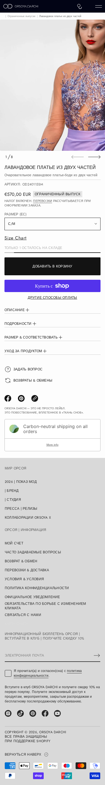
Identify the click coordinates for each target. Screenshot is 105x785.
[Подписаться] (97, 655)
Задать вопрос (28, 369)
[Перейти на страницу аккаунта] (89, 7)
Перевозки (42, 201)
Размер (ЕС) (15, 214)
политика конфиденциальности (48, 673)
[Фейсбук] (45, 713)
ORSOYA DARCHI (52, 732)
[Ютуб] (57, 713)
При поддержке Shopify (27, 741)
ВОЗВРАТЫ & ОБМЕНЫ (32, 380)
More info (52, 444)
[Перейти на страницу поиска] (79, 6)
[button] (79, 6)
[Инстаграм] (8, 713)
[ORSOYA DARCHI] (21, 6)
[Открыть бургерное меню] (98, 6)
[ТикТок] (20, 713)
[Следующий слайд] (94, 157)
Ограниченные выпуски (21, 16)
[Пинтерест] (33, 713)
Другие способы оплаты (52, 297)
